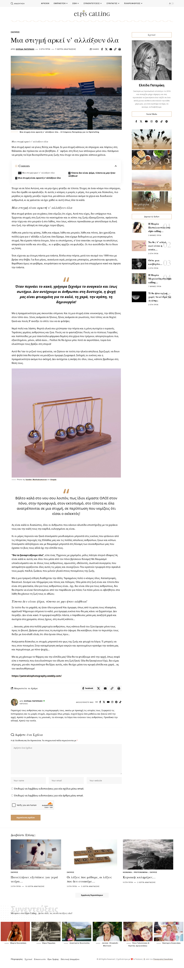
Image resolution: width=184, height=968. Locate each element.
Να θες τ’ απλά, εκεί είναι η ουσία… (157, 245)
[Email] (111, 49)
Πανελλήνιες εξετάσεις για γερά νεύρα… (34, 879)
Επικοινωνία (40, 959)
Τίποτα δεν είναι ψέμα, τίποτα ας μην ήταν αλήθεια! (91, 174)
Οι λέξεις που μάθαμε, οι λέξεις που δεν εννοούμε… (89, 879)
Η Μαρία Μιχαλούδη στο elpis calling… (159, 278)
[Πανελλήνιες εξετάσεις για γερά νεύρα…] (36, 854)
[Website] (96, 702)
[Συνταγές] (152, 160)
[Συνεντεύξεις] (152, 139)
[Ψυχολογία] (152, 201)
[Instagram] (112, 702)
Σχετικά (28, 959)
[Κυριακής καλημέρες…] (148, 854)
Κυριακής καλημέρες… (139, 877)
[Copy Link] (115, 49)
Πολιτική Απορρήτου (70, 959)
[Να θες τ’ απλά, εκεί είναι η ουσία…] (139, 245)
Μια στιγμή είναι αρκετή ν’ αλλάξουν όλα (39, 177)
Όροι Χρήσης (53, 959)
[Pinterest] (116, 702)
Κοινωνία (127, 872)
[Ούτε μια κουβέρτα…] (139, 264)
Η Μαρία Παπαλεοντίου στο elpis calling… (159, 227)
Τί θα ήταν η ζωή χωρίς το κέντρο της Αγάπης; (159, 296)
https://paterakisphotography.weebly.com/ (37, 675)
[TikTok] (120, 702)
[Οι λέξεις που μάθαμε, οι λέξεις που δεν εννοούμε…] (92, 854)
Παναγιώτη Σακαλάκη (163, 959)
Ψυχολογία (141, 204)
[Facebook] (100, 702)
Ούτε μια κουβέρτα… (155, 262)
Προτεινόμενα (141, 872)
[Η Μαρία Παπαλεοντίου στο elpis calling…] (139, 227)
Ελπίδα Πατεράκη (25, 49)
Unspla (53, 479)
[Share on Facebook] (102, 49)
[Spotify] (166, 121)
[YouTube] (108, 702)
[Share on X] (106, 49)
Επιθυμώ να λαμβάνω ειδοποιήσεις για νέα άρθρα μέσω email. (48, 795)
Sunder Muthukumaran (36, 479)
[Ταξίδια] (152, 181)
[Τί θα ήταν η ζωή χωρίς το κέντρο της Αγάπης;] (139, 296)
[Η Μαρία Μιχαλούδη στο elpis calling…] (139, 278)
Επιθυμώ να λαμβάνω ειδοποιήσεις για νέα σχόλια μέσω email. (49, 788)
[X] (104, 702)
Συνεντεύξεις (143, 142)
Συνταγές (141, 163)
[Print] (120, 49)
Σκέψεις (15, 32)
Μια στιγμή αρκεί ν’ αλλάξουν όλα (38, 172)
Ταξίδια (139, 184)
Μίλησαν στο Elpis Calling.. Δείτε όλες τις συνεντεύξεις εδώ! (41, 913)
